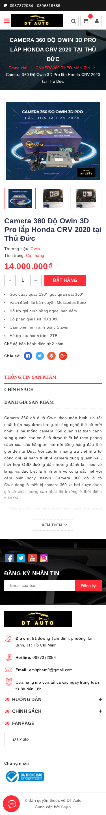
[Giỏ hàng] (86, 21)
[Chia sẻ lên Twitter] (40, 356)
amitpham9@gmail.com (51, 670)
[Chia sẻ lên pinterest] (51, 356)
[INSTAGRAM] (44, 558)
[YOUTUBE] (32, 558)
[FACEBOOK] (9, 558)
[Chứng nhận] (24, 776)
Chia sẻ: (12, 356)
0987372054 (44, 657)
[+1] (63, 356)
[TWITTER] (21, 558)
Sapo (66, 807)
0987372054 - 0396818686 (35, 5)
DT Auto (21, 739)
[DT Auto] (37, 20)
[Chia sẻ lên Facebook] (28, 356)
